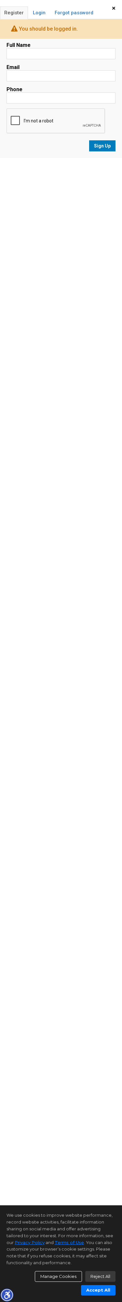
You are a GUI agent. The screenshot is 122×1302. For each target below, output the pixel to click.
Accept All (98, 1290)
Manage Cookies (58, 1276)
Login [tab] (39, 13)
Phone (14, 89)
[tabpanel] (61, 97)
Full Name (19, 45)
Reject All (100, 1276)
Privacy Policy (30, 1242)
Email (13, 67)
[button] (7, 1295)
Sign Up (102, 145)
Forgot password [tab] (74, 13)
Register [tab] (14, 13)
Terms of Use (69, 1242)
